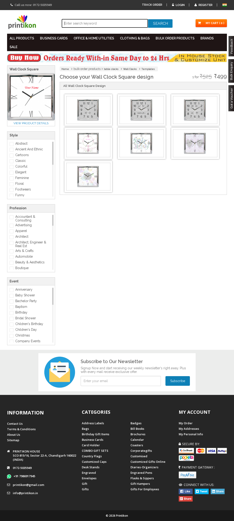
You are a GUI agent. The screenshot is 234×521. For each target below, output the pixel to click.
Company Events (27, 341)
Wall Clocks (130, 69)
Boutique (22, 268)
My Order (186, 423)
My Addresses (189, 429)
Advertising (23, 225)
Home (65, 69)
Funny (19, 195)
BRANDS (207, 38)
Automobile (24, 256)
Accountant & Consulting (25, 218)
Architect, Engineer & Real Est (30, 244)
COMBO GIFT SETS (95, 451)
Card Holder (91, 445)
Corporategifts (141, 451)
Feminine (22, 178)
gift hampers (140, 484)
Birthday (21, 312)
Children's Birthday (29, 324)
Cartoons (22, 155)
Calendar (137, 440)
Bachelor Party (26, 301)
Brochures (137, 434)
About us (13, 435)
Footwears (23, 189)
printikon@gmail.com (28, 485)
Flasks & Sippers (142, 478)
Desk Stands (90, 467)
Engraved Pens (141, 473)
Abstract (21, 143)
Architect (21, 236)
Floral (19, 183)
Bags (85, 429)
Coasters (136, 445)
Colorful (21, 166)
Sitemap (13, 440)
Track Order (152, 4)
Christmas (22, 335)
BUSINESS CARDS (54, 38)
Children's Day (26, 329)
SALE (13, 47)
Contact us (15, 424)
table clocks (111, 69)
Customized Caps (94, 462)
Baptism (21, 307)
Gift (84, 484)
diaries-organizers (144, 467)
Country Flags (92, 456)
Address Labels (93, 423)
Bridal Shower (25, 318)
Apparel (21, 231)
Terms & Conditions (21, 429)
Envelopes (89, 478)
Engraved (89, 473)
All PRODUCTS (22, 38)
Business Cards (92, 440)
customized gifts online (147, 462)
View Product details (30, 123)
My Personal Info (191, 434)
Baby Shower (25, 295)
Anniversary (23, 289)
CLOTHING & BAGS (135, 38)
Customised (138, 456)
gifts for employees (144, 489)
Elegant (20, 172)
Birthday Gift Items (95, 434)
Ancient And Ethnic (29, 149)
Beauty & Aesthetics (30, 262)
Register (205, 5)
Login (180, 5)
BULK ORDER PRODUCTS (175, 38)
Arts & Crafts (24, 251)
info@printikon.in (25, 493)
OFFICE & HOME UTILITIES (94, 38)
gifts (85, 489)
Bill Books (137, 429)
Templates (148, 69)
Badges (135, 423)
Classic (20, 161)
